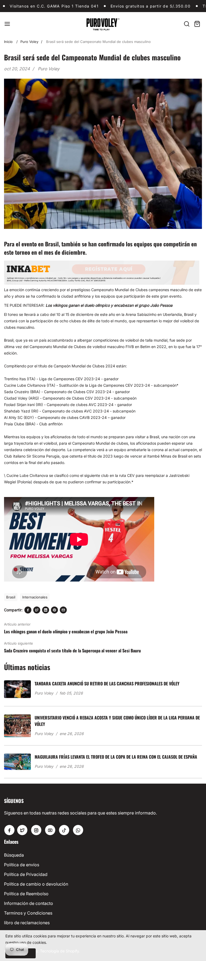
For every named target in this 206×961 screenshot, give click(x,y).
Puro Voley (29, 41)
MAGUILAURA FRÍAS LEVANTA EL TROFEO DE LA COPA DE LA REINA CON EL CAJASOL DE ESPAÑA (116, 757)
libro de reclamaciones (27, 922)
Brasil (10, 597)
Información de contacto (28, 903)
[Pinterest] (54, 609)
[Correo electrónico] (63, 609)
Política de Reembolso (26, 893)
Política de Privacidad (25, 874)
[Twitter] (36, 609)
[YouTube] (50, 830)
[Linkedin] (45, 609)
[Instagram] (36, 830)
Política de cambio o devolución (36, 884)
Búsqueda (14, 855)
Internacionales (34, 597)
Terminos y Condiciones (28, 913)
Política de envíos (21, 864)
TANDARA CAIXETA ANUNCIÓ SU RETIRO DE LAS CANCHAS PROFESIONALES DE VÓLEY (107, 683)
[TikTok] (64, 830)
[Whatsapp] (78, 830)
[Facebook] (27, 609)
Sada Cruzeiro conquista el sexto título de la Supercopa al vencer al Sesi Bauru (72, 650)
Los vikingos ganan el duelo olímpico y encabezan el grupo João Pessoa (109, 305)
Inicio (8, 41)
